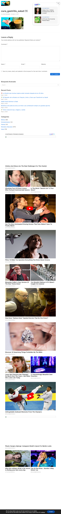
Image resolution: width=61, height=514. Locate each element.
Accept (51, 511)
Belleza (3, 119)
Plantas (3, 124)
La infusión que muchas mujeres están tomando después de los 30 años (22, 93)
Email (23, 64)
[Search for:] (30, 85)
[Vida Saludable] (5, 3)
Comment (4, 44)
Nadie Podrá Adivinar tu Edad (9, 101)
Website (43, 64)
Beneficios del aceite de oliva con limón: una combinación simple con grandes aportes (25, 105)
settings (43, 512)
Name (3, 64)
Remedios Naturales (6, 127)
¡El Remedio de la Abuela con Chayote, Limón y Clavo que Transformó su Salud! (25, 97)
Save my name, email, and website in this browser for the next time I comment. (25, 71)
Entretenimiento (5, 122)
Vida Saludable (6, 14)
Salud (2, 129)
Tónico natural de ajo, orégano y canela (13, 110)
